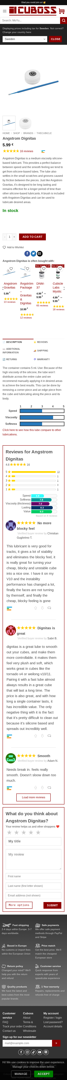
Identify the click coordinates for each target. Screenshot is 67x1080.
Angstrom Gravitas (10, 285)
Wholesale (29, 1030)
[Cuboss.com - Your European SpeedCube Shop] (32, 11)
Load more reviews (33, 797)
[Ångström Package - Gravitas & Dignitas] (25, 272)
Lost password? (53, 1022)
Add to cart (33, 236)
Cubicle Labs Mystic (58, 287)
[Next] (59, 82)
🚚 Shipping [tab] (41, 350)
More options (19, 905)
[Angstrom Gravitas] (9, 272)
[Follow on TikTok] (33, 1052)
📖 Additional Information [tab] (11, 351)
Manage (21, 1073)
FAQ (5, 1022)
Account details (52, 1026)
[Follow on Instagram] (27, 1052)
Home (6, 133)
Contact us (9, 1030)
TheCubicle (44, 133)
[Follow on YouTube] (40, 1052)
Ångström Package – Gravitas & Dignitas (26, 293)
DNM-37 (40, 285)
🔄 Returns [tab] (10, 359)
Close (55, 39)
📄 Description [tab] (12, 342)
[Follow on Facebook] (21, 1052)
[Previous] (8, 82)
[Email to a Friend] (40, 254)
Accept (44, 1073)
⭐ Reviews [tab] (41, 342)
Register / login (52, 1017)
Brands (28, 133)
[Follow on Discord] (46, 1052)
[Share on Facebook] (27, 254)
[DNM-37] (41, 272)
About (26, 1017)
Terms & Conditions (29, 1024)
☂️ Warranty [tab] (42, 359)
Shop (16, 133)
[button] (5, 11)
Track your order (12, 1026)
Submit (52, 905)
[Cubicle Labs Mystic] (58, 272)
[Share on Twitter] (33, 254)
